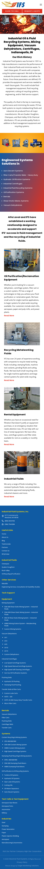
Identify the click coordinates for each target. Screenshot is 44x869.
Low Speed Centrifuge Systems (15, 663)
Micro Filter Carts (10, 703)
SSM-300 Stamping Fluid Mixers (15, 763)
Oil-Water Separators (11, 788)
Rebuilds (5, 583)
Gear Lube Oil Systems (12, 782)
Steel (3, 822)
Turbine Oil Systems (11, 775)
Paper (4, 832)
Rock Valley (6, 570)
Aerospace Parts (7, 806)
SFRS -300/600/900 (10, 760)
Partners (5, 547)
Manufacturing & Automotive (12, 843)
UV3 (5, 641)
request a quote (32, 11)
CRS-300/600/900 (10, 741)
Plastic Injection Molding (10, 836)
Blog (3, 541)
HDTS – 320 (8, 697)
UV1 (5, 637)
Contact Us (5, 551)
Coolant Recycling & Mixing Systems (14, 737)
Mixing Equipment (8, 603)
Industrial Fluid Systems (18, 859)
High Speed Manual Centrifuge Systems (18, 666)
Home (4, 534)
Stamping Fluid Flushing (12, 685)
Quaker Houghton (8, 567)
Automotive (6, 809)
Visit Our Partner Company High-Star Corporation (22, 851)
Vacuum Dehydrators (9, 633)
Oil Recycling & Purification (11, 574)
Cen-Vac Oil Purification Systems (15, 673)
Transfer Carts (6, 728)
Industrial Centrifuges (9, 659)
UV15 (6, 651)
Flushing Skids (7, 721)
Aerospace (5, 839)
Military (4, 813)
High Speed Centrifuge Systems (15, 751)
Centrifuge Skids (7, 724)
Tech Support (8, 592)
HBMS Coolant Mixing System (14, 748)
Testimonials (6, 544)
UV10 (6, 648)
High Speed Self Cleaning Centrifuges (17, 669)
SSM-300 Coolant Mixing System (15, 745)
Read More (9, 315)
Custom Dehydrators (11, 654)
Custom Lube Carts (11, 693)
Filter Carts (5, 717)
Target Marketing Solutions (28, 865)
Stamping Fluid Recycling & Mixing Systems (17, 756)
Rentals (5, 710)
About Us (5, 537)
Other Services (9, 579)
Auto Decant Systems (11, 792)
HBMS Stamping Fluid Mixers (14, 766)
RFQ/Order (5, 554)
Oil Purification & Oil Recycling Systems (15, 771)
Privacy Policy (22, 862)
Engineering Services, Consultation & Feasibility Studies (21, 587)
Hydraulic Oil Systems (11, 778)
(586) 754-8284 (10, 524)
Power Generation (8, 829)
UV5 (5, 644)
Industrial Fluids (9, 560)
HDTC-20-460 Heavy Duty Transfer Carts (18, 700)
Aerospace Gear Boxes (9, 803)
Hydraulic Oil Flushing (11, 681)
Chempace (5, 564)
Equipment (7, 599)
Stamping (5, 826)
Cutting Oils (8, 785)
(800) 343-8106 (10, 521)
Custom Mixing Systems (12, 629)
